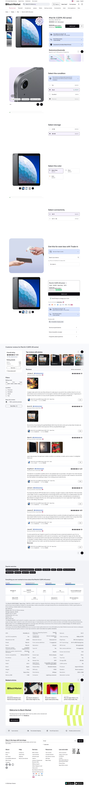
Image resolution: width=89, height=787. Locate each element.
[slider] (7, 384)
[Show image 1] (23, 188)
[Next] (33, 188)
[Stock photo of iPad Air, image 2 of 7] (9, 35)
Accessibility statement (11, 758)
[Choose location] (73, 1)
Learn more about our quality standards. (47, 628)
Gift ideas (48, 758)
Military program (35, 764)
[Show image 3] (29, 188)
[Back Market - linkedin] (7, 768)
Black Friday (48, 760)
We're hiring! (8, 760)
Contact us (21, 752)
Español (82, 1)
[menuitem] (28, 8)
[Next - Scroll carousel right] (82, 51)
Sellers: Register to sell (37, 766)
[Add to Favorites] (81, 26)
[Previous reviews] (78, 553)
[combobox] (64, 257)
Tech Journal (48, 752)
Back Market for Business (37, 769)
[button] (39, 21)
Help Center (21, 754)
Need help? (64, 4)
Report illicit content (63, 765)
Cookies (61, 758)
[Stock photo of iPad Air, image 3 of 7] (9, 43)
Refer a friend (35, 752)
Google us (26, 715)
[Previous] (20, 188)
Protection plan (35, 756)
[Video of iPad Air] (9, 27)
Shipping (21, 756)
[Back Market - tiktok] (10, 765)
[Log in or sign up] (78, 4)
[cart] (82, 4)
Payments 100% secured (37, 771)
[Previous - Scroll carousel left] (78, 51)
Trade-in (34, 758)
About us (8, 752)
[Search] (24, 4)
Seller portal (34, 768)
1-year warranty (35, 754)
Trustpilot (8, 762)
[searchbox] (37, 4)
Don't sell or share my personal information (63, 760)
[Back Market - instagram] (7, 765)
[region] (66, 58)
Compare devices (49, 754)
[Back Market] (13, 4)
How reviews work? (12, 370)
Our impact (8, 756)
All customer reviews (50, 756)
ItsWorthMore (59, 302)
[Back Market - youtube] (13, 765)
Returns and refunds (23, 758)
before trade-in (58, 25)
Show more (30, 542)
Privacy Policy (62, 763)
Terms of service (62, 752)
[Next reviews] (82, 553)
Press (7, 754)
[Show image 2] (11, 104)
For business (73, 4)
